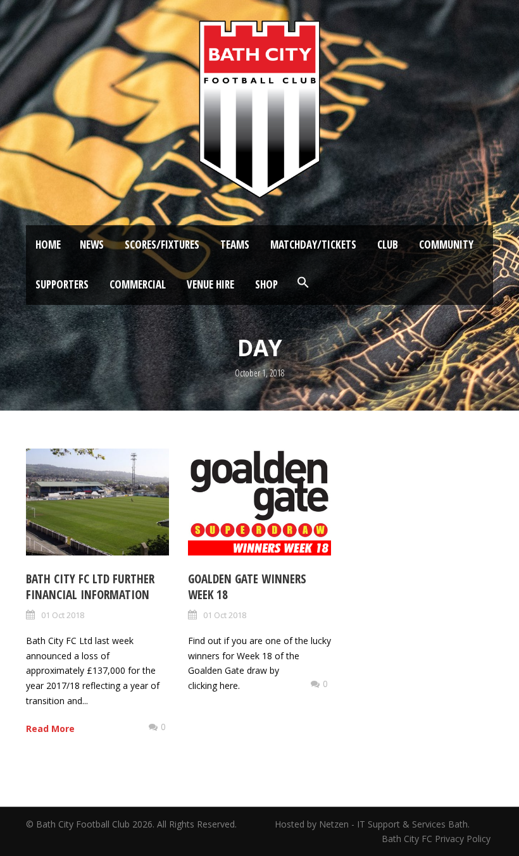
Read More (50, 729)
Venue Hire (210, 284)
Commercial (137, 284)
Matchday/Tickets (313, 244)
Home (48, 244)
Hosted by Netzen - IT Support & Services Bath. (372, 824)
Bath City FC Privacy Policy (437, 839)
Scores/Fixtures (162, 244)
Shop (266, 284)
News (92, 244)
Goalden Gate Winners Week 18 (247, 587)
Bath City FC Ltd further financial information (90, 587)
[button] (303, 283)
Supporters (62, 284)
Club (387, 244)
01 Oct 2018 (62, 615)
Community (446, 244)
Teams (234, 244)
